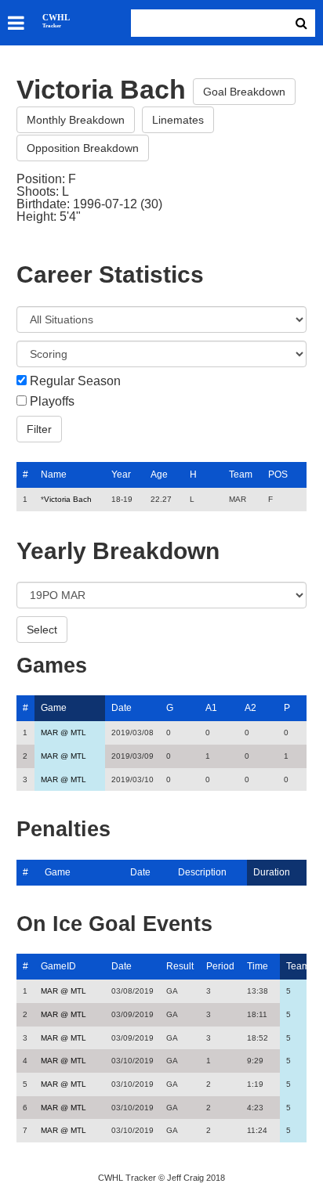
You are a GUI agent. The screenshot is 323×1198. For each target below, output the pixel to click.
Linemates (178, 120)
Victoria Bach (68, 499)
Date (121, 707)
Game (54, 707)
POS (278, 474)
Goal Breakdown (244, 91)
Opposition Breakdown (83, 148)
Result (180, 966)
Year (121, 474)
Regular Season (75, 381)
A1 (211, 707)
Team (240, 474)
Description (202, 872)
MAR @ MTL (63, 732)
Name (54, 474)
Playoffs (52, 401)
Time (257, 966)
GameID (58, 966)
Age (159, 474)
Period (220, 966)
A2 (250, 707)
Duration (271, 872)
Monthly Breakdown (76, 120)
